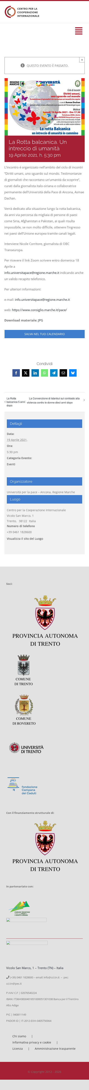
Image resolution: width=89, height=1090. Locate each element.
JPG (40, 320)
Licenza (17, 1049)
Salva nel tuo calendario (44, 334)
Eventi (11, 464)
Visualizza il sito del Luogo (25, 539)
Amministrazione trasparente (55, 1049)
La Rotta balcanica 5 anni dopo (16, 401)
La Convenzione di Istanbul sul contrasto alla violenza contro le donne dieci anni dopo (53, 400)
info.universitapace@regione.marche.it (31, 273)
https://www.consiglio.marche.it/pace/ (39, 310)
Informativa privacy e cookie (31, 1042)
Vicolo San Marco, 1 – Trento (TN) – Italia (34, 968)
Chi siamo (19, 1036)
